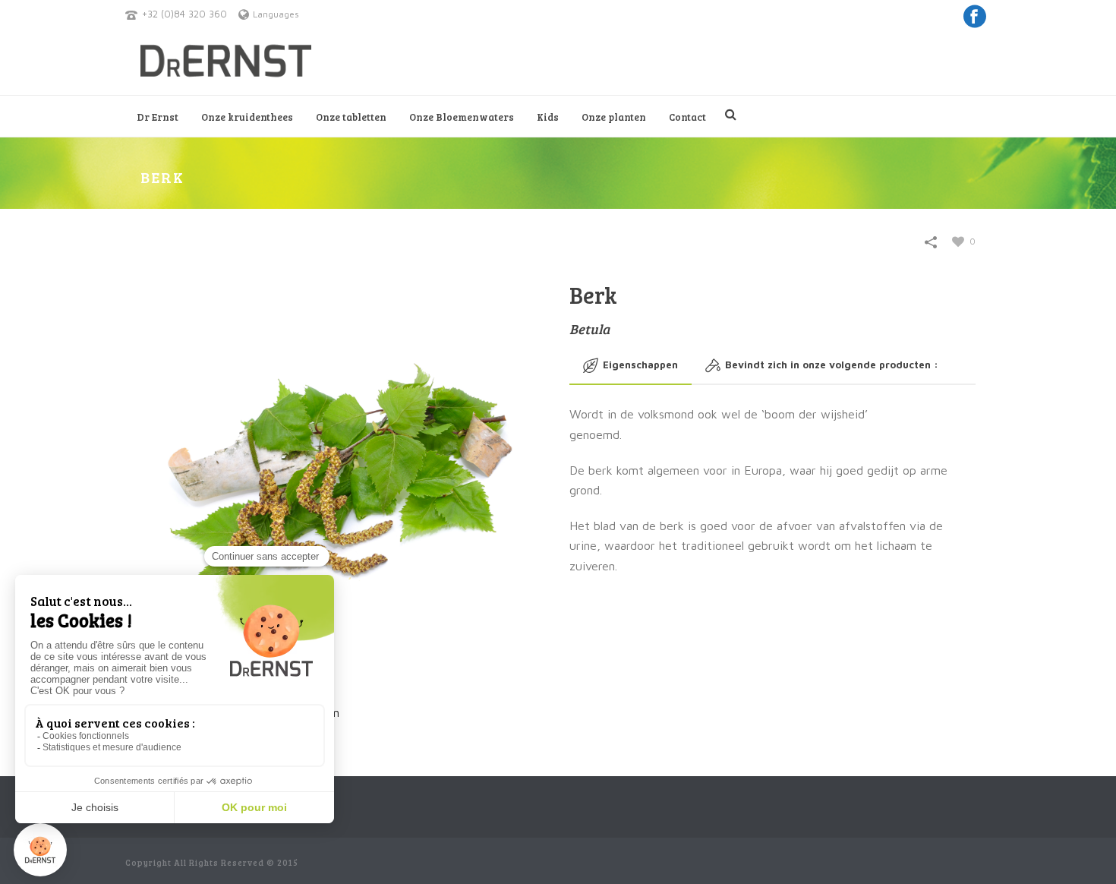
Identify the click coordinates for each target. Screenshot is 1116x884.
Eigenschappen (640, 364)
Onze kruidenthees (247, 117)
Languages (276, 14)
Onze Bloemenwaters (461, 117)
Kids (548, 117)
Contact (687, 117)
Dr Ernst (157, 117)
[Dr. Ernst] (225, 61)
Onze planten (614, 117)
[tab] (630, 365)
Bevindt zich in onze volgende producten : (831, 364)
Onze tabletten (351, 117)
